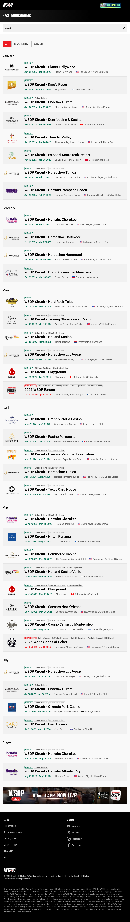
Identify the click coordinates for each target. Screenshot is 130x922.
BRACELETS (21, 43)
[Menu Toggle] (126, 5)
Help (6, 857)
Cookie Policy (10, 845)
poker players (27, 909)
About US (8, 851)
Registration (10, 826)
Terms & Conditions (13, 832)
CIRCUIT (38, 43)
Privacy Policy (11, 838)
